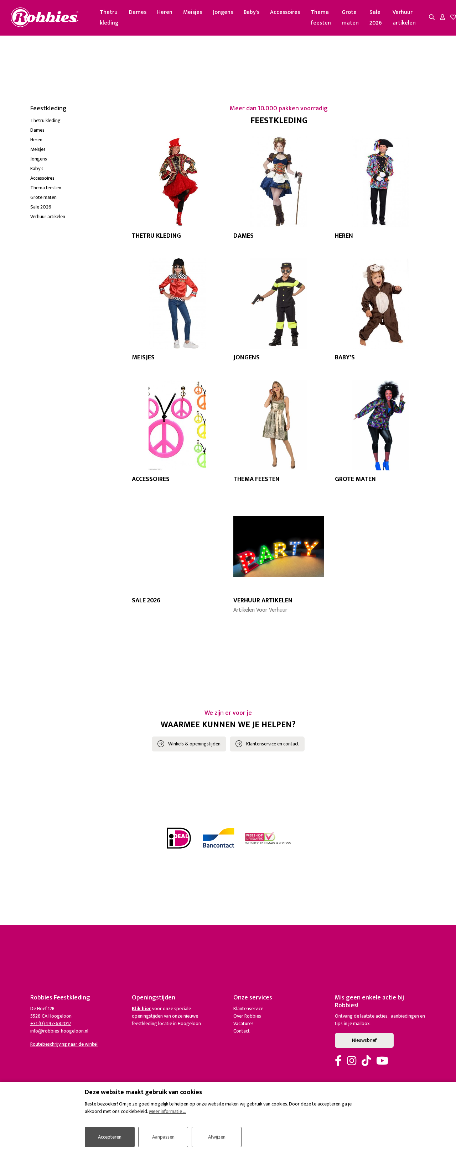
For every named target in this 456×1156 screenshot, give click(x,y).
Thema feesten (321, 17)
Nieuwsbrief (364, 1040)
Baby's (251, 12)
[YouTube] (382, 1061)
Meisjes (192, 12)
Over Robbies (247, 1016)
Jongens (223, 12)
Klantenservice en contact (272, 744)
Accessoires (285, 12)
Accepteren (109, 1137)
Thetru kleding (109, 17)
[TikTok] (366, 1061)
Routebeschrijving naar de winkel (64, 1044)
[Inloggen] (442, 17)
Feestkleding (48, 108)
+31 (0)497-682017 (50, 1023)
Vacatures (243, 1023)
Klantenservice (248, 1008)
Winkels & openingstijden (194, 744)
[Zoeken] (431, 17)
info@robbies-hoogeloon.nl (59, 1031)
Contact (241, 1031)
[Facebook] (338, 1061)
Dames (137, 12)
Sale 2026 (375, 17)
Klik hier (141, 1008)
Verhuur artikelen (404, 17)
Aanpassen (163, 1137)
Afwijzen (217, 1137)
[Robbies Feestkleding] (44, 17)
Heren (164, 12)
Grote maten (350, 17)
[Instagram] (351, 1061)
